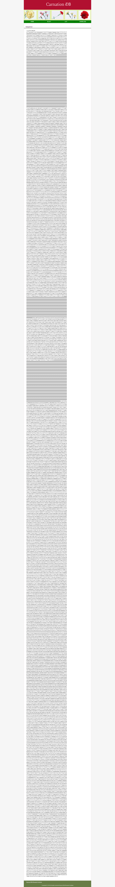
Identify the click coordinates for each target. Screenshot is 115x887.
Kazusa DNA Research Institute (34, 882)
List (66, 21)
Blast (49, 21)
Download (83, 21)
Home (32, 21)
